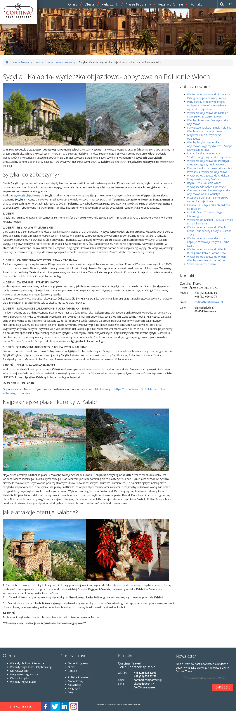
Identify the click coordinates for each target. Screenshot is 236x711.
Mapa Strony (75, 681)
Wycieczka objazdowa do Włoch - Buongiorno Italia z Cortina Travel (207, 251)
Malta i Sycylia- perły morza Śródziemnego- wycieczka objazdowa (209, 155)
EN (231, 4)
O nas (72, 4)
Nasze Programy (138, 4)
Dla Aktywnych (19, 670)
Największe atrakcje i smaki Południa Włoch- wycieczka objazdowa (209, 129)
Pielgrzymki (110, 4)
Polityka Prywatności (80, 677)
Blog (70, 692)
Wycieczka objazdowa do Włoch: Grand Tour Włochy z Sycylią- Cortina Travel (209, 230)
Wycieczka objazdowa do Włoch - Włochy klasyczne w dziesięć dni (207, 258)
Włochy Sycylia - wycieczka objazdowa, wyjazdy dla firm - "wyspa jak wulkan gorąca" (209, 146)
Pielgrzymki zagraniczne (24, 674)
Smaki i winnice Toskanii (201, 264)
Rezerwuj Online (170, 4)
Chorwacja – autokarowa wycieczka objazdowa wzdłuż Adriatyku (208, 192)
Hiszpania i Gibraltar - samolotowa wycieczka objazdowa (207, 199)
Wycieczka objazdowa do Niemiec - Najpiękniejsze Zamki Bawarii (208, 114)
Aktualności (74, 684)
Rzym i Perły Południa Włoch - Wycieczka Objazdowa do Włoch (206, 184)
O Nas (71, 667)
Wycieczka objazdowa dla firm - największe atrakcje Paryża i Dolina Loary (208, 241)
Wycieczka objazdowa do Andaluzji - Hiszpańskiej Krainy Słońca (208, 177)
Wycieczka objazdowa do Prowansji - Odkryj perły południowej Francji (209, 96)
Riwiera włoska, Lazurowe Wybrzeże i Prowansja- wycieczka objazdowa (209, 170)
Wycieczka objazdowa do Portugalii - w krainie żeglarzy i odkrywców (209, 162)
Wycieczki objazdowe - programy (55, 62)
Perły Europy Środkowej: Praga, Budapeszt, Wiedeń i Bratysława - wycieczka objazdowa (207, 105)
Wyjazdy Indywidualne (23, 682)
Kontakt (196, 4)
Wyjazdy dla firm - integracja (27, 663)
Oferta (89, 4)
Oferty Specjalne (20, 678)
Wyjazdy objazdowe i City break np (31, 667)
